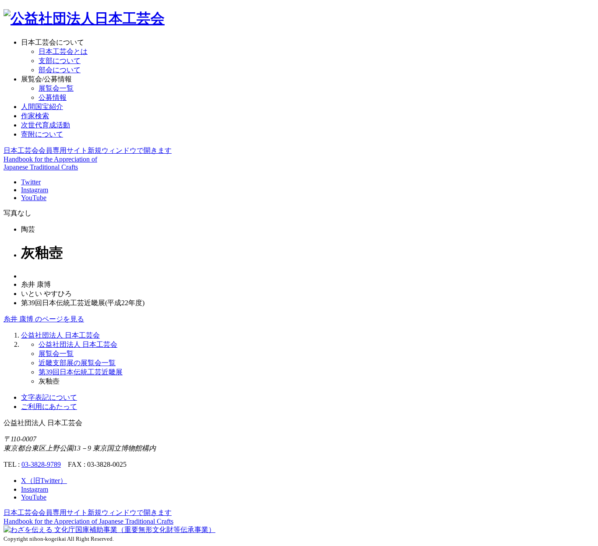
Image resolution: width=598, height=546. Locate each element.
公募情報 (53, 97)
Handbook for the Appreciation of (88, 521)
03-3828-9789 (41, 464)
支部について (60, 60)
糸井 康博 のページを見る (44, 319)
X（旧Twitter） (44, 480)
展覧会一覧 (56, 88)
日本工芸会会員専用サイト (88, 150)
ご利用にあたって (49, 406)
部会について (60, 70)
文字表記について (49, 397)
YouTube (33, 197)
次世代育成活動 (45, 125)
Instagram (34, 190)
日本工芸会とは (63, 51)
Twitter (31, 182)
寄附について (42, 134)
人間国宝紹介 (42, 106)
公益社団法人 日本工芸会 (60, 335)
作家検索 (35, 116)
